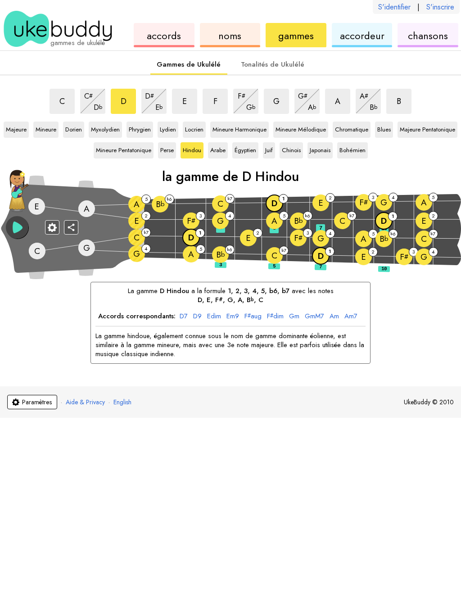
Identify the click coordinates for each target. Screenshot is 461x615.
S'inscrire (440, 7)
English (122, 402)
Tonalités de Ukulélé (272, 64)
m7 (350, 316)
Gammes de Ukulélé (189, 64)
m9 (232, 316)
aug (253, 316)
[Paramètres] (52, 227)
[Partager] (71, 227)
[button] (17, 227)
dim (214, 316)
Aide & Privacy (85, 402)
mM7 (314, 316)
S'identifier (394, 7)
